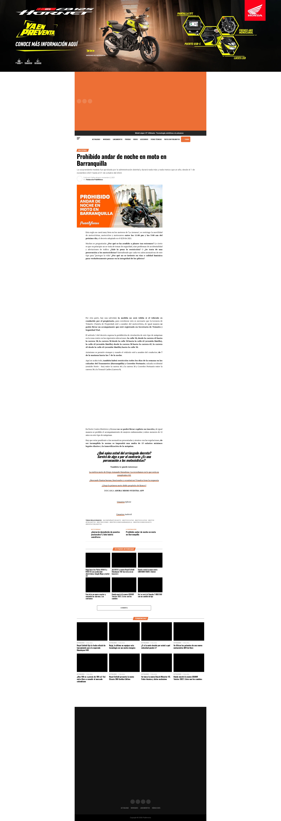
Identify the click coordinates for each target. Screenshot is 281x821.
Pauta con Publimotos (172, 139)
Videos (135, 139)
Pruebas (128, 139)
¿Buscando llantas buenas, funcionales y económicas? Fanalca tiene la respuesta (124, 480)
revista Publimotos (94, 524)
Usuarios (121, 502)
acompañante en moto (112, 520)
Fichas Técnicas (156, 139)
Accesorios (144, 139)
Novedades (106, 139)
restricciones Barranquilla (121, 522)
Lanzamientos (117, 139)
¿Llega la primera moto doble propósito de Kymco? (124, 485)
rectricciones (103, 522)
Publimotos (91, 522)
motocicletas (128, 520)
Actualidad (96, 139)
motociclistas (141, 520)
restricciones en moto (142, 522)
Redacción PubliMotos (94, 180)
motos (151, 520)
